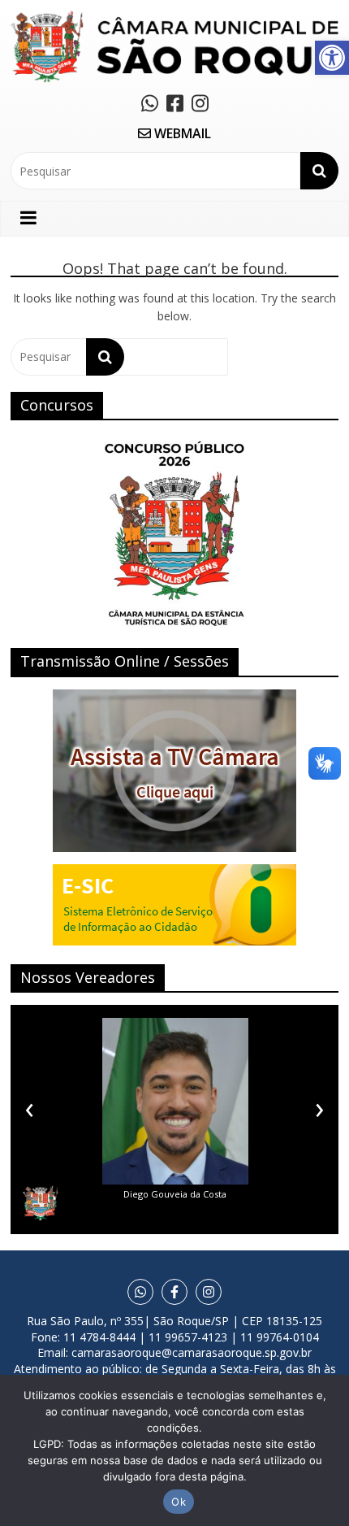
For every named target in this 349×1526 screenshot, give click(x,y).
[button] (332, 58)
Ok (178, 1501)
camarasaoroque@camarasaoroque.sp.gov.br (191, 1352)
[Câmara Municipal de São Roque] (174, 16)
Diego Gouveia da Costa (174, 1194)
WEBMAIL (181, 133)
